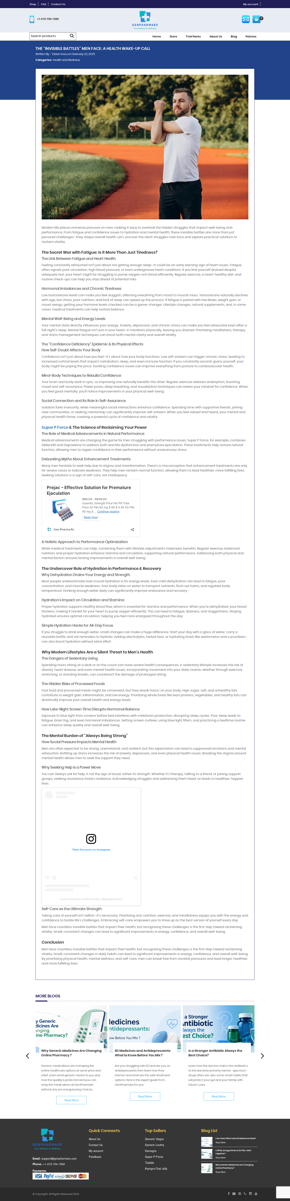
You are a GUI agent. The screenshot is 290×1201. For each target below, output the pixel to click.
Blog (234, 36)
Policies (251, 36)
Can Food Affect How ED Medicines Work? (235, 1139)
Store (173, 36)
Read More (72, 1100)
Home (156, 36)
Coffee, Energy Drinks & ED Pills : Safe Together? (233, 1152)
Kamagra (150, 1151)
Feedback (95, 1157)
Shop (33, 4)
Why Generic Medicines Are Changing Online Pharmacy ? (71, 1053)
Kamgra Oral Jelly (156, 1168)
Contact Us (58, 4)
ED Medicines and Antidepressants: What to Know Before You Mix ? (143, 1053)
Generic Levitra (154, 1145)
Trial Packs (193, 36)
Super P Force (55, 428)
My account (250, 4)
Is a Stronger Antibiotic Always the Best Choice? (215, 1053)
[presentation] (27, 1055)
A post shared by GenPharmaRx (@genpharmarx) (91, 899)
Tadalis (149, 1163)
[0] (255, 19)
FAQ (43, 4)
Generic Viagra (154, 1139)
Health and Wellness (66, 60)
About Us (216, 36)
